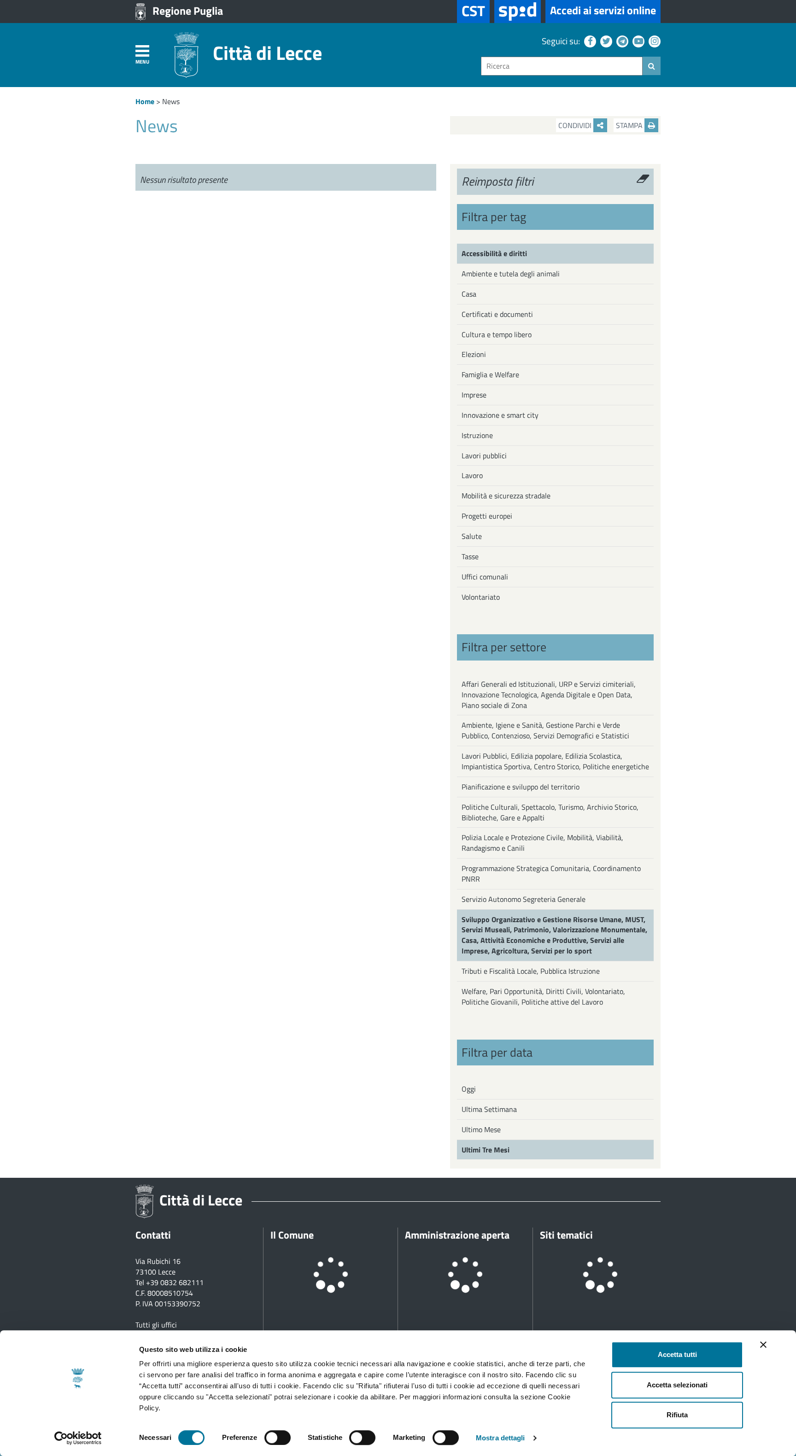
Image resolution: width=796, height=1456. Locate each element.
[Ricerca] (652, 65)
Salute (472, 536)
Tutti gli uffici (156, 1324)
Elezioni (474, 354)
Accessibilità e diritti (494, 253)
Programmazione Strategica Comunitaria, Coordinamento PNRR (551, 873)
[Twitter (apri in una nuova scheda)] (605, 40)
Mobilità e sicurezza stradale (506, 495)
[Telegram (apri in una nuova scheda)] (621, 40)
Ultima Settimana (489, 1109)
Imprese (474, 394)
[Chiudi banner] (763, 1344)
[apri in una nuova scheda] (517, 11)
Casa (469, 293)
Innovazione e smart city (500, 415)
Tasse (470, 556)
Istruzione (477, 435)
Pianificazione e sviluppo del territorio (520, 786)
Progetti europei (487, 515)
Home (144, 101)
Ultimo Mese (481, 1129)
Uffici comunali (485, 576)
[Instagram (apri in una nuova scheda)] (653, 40)
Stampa (630, 125)
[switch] (277, 1437)
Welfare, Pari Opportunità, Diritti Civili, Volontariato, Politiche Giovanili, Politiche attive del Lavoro (543, 996)
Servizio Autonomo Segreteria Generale (523, 899)
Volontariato (481, 596)
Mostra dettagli (500, 1438)
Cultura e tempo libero (497, 334)
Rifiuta (677, 1415)
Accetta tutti (677, 1354)
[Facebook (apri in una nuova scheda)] (589, 40)
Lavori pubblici (484, 455)
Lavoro (472, 475)
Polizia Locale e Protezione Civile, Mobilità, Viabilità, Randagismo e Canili (542, 843)
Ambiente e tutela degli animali (511, 273)
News (171, 101)
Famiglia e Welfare (490, 374)
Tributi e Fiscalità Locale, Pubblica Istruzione (531, 971)
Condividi (575, 125)
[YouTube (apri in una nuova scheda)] (637, 40)
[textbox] (562, 66)
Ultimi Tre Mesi (485, 1149)
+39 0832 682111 (175, 1282)
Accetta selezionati (677, 1385)
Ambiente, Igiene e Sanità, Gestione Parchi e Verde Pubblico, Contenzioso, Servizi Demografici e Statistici (545, 730)
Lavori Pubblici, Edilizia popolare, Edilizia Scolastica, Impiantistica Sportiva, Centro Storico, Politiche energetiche (555, 761)
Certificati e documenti (497, 314)
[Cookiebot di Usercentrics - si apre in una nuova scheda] (78, 1438)
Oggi (469, 1088)
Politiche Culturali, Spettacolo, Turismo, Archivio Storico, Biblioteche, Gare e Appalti (550, 812)
